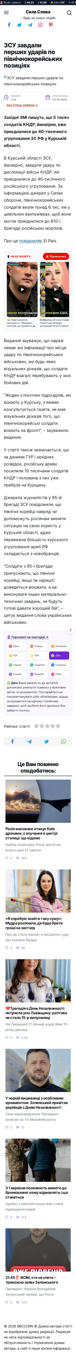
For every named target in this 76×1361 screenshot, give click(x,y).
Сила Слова (38, 11)
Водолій (36, 674)
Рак (13, 655)
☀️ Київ (57, 2)
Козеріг (15, 674)
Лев (34, 655)
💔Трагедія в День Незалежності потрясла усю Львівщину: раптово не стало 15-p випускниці (36, 1013)
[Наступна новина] (70, 630)
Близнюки (59, 646)
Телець (36, 646)
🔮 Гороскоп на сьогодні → (28, 637)
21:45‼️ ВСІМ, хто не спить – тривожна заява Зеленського (31, 1280)
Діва (56, 655)
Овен (14, 646)
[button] (22, 295)
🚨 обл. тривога (10, 2)
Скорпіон (37, 665)
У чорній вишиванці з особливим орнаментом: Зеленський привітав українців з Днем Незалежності (36, 1103)
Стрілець (58, 665)
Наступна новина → (22, 105)
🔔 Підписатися (56, 256)
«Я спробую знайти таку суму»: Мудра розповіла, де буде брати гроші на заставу (34, 923)
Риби (56, 674)
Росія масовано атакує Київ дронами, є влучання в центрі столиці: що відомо (31, 833)
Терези (15, 665)
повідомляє (30, 240)
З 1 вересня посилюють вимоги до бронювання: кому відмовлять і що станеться (36, 1192)
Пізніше (64, 1356)
